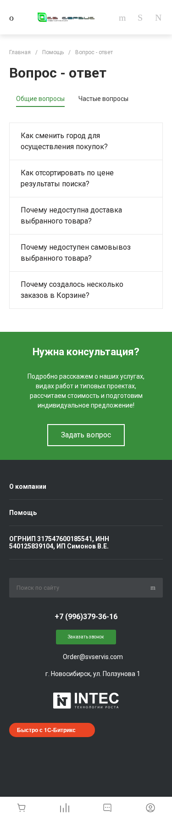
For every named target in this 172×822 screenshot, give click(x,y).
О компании (27, 486)
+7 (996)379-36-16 (86, 616)
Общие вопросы (40, 98)
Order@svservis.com (93, 656)
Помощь (23, 512)
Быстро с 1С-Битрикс (46, 730)
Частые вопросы (103, 98)
